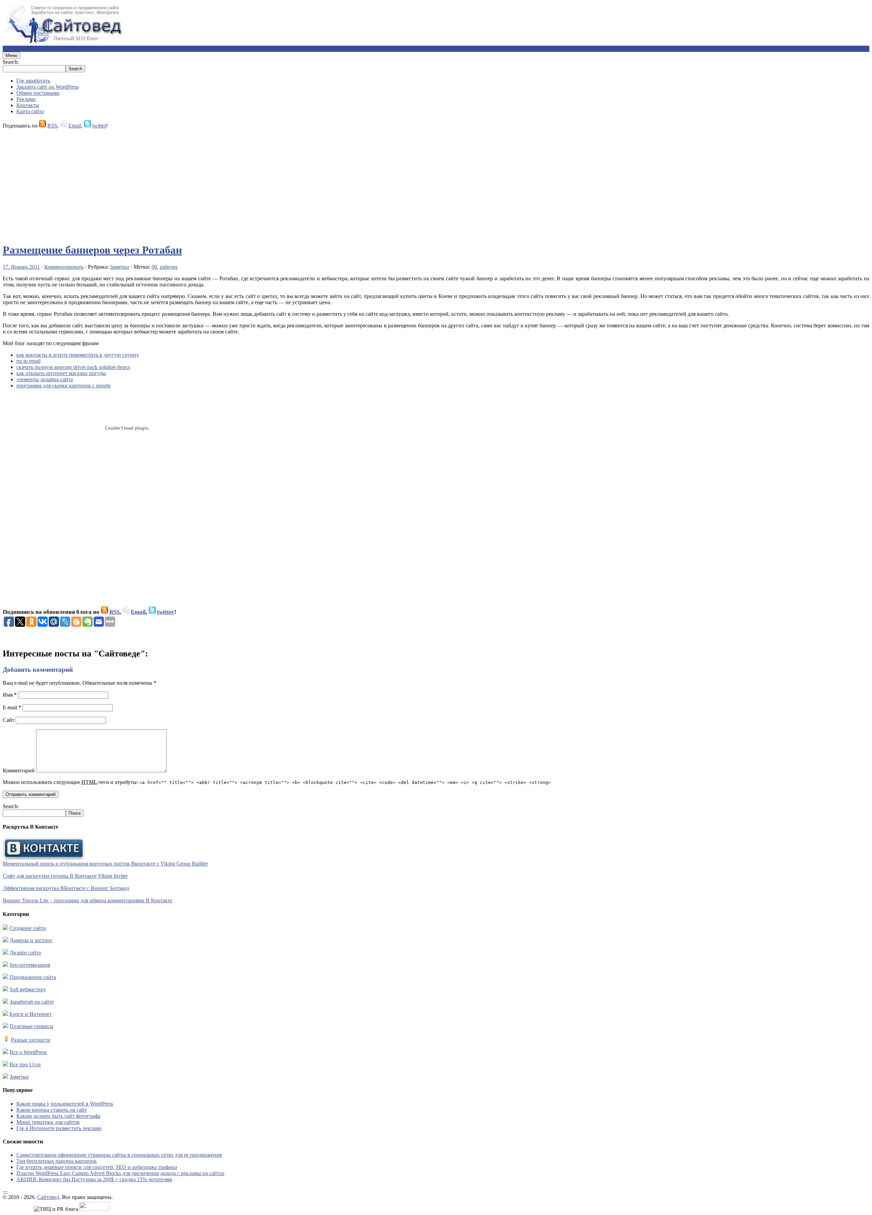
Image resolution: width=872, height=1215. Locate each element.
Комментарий (19, 770)
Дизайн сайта (25, 952)
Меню (11, 55)
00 (154, 267)
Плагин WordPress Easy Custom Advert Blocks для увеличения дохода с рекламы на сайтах (120, 1173)
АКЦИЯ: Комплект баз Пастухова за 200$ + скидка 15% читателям (94, 1179)
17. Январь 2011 (21, 267)
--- (5, 1191)
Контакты (27, 105)
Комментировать (63, 267)
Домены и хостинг (31, 940)
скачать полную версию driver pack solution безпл (73, 367)
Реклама (25, 99)
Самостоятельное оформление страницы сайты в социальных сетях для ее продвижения (119, 1155)
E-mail (12, 707)
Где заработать (33, 81)
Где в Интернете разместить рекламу (59, 1128)
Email (74, 126)
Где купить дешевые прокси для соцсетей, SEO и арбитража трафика (96, 1167)
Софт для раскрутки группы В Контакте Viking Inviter (65, 876)
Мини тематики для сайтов (48, 1122)
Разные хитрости (30, 1040)
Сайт (8, 720)
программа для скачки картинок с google (63, 385)
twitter (99, 126)
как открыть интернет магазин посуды (61, 373)
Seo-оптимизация (30, 965)
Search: (11, 62)
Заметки (119, 267)
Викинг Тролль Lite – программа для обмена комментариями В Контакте (87, 900)
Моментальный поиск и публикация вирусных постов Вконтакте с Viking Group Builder (105, 863)
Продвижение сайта (33, 977)
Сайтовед (48, 1197)
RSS (52, 126)
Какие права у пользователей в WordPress (64, 1104)
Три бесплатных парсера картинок (56, 1161)
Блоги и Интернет (31, 1014)
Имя (10, 695)
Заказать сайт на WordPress (47, 87)
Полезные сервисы (31, 1026)
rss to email (28, 361)
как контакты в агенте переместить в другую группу (77, 355)
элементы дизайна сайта (44, 379)
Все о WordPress (28, 1052)
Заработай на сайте (32, 1002)
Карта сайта (30, 111)
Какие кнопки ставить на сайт (51, 1110)
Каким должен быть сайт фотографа (58, 1116)
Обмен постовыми (38, 93)
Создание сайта (28, 928)
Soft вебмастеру (28, 989)
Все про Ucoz (25, 1064)
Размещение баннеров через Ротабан (92, 250)
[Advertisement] (207, 183)
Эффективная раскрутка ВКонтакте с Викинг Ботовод (66, 888)
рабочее (169, 267)
